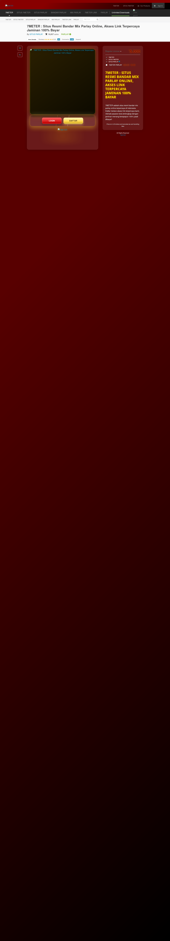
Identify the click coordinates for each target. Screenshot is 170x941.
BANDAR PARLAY (43, 19)
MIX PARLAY (56, 19)
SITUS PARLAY (31, 19)
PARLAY (76, 19)
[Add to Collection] (20, 54)
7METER (8, 19)
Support (78, 39)
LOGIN (52, 120)
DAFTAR (73, 120)
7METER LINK (66, 19)
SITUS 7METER (18, 19)
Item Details (32, 39)
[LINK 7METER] (62, 81)
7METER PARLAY (122, 65)
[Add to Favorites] (20, 48)
